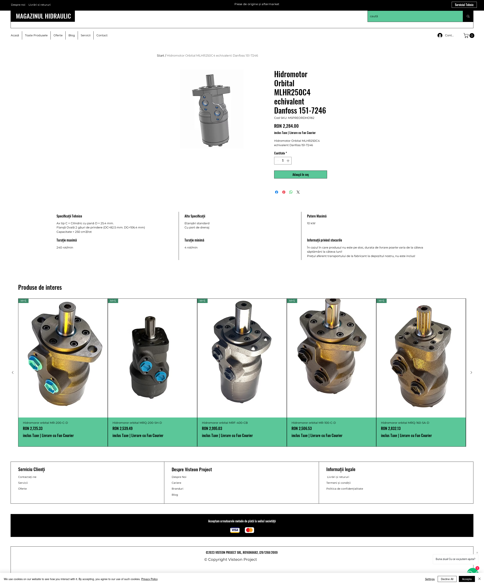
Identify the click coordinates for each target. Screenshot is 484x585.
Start (160, 55)
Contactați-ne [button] (27, 477)
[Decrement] (277, 160)
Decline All (447, 579)
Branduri (177, 488)
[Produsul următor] (471, 372)
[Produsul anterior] (12, 372)
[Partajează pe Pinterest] (284, 192)
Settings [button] (430, 579)
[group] (242, 372)
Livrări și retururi (338, 477)
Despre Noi (179, 477)
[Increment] (288, 160)
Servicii (23, 483)
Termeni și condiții (338, 483)
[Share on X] (298, 192)
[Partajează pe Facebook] (276, 192)
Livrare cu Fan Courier (302, 133)
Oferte (22, 488)
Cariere (176, 483)
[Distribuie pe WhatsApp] (291, 192)
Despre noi (18, 4)
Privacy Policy (149, 579)
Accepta (467, 579)
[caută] (468, 16)
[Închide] (479, 579)
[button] (469, 35)
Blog (175, 494)
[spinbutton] (283, 160)
